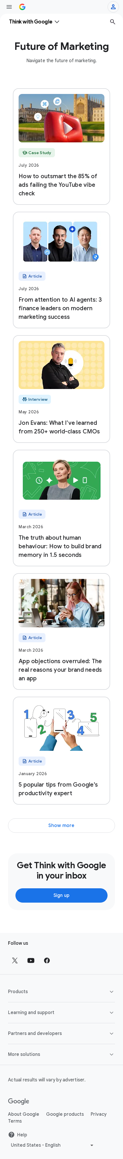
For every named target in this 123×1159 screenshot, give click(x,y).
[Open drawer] (9, 6)
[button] (61, 991)
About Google (23, 1114)
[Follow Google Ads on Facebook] (47, 960)
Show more (61, 825)
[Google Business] (22, 6)
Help (22, 1135)
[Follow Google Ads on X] (15, 960)
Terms (15, 1121)
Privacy (99, 1114)
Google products (65, 1114)
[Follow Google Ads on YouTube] (31, 960)
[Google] (18, 1102)
